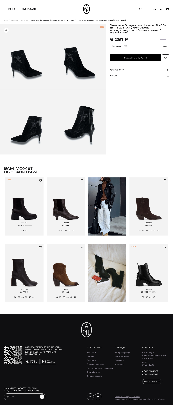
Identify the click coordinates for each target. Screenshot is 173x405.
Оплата (90, 356)
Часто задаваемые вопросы (100, 368)
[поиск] (140, 9)
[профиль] (154, 9)
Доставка (91, 352)
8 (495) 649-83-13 (150, 374)
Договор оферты (94, 376)
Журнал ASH (29, 9)
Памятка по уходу (95, 364)
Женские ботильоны (20, 20)
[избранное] (161, 9)
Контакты (119, 364)
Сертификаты (93, 372)
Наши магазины (122, 356)
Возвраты (91, 360)
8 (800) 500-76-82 (150, 371)
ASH (6, 20)
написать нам (152, 381)
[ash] (86, 9)
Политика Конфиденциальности (127, 397)
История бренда (122, 352)
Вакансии (119, 360)
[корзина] (167, 9)
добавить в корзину (135, 58)
